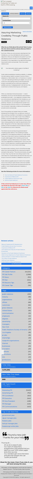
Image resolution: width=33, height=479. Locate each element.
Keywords (6, 16)
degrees (5, 319)
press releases (7, 308)
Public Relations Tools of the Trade (13, 178)
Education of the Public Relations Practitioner (13, 253)
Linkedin (10, 193)
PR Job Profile (7, 274)
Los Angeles (6, 332)
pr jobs (4, 335)
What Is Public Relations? (11, 180)
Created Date (7, 20)
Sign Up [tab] (22, 13)
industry (5, 297)
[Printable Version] (27, 41)
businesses (6, 346)
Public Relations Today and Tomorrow (11, 262)
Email (13, 193)
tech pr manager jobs (10, 423)
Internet (5, 343)
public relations (7, 294)
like (27, 185)
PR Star (5, 280)
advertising (6, 321)
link (2, 187)
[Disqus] (16, 217)
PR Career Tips (7, 285)
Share (2, 193)
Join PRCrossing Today (16, 263)
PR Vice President (8, 401)
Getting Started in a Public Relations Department (14, 256)
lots (3, 357)
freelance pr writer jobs (10, 426)
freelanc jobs (6, 421)
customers (6, 305)
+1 (5, 193)
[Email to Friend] (31, 41)
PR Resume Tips (8, 283)
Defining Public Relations (8, 260)
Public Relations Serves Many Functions (12, 246)
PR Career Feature (8, 272)
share (23, 185)
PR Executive (7, 398)
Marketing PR (7, 390)
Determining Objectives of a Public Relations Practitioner (16, 255)
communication (8, 313)
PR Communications (9, 406)
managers (6, 324)
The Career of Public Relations (9, 258)
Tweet (8, 193)
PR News (5, 277)
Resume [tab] (28, 13)
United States (7, 310)
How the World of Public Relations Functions (16, 175)
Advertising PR (7, 393)
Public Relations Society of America (14, 330)
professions (6, 360)
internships (6, 338)
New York (5, 327)
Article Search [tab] (14, 13)
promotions (6, 354)
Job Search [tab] (5, 13)
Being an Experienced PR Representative (12, 244)
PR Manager (6, 404)
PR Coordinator (7, 396)
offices (4, 302)
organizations (7, 299)
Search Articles (8, 27)
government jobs (8, 415)
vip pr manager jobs (9, 418)
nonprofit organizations (10, 340)
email (9, 187)
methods (5, 351)
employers (6, 316)
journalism (6, 349)
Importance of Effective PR (11, 176)
